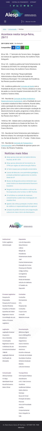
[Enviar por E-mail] (22, 47)
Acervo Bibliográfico (25, 335)
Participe (21, 393)
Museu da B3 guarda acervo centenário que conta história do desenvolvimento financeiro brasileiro (22, 183)
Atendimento (23, 379)
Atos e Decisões (7, 338)
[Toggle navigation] (5, 21)
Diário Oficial (6, 387)
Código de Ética (23, 271)
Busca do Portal (23, 396)
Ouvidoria (22, 384)
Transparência (23, 373)
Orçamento (5, 335)
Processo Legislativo (8, 294)
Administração (6, 245)
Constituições (6, 341)
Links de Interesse (24, 367)
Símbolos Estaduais (24, 361)
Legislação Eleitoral (8, 355)
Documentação (23, 329)
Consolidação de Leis (8, 317)
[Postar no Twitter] (18, 47)
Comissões (22, 294)
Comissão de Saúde (27, 86)
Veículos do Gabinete (25, 282)
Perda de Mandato (24, 279)
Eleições (21, 364)
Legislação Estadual (8, 332)
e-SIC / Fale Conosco (25, 381)
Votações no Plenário (8, 309)
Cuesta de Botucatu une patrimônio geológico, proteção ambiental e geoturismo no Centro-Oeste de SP (22, 175)
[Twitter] (14, 5)
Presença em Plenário (25, 268)
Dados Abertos (23, 390)
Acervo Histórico (24, 344)
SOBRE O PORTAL (8, 2)
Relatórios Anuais (24, 317)
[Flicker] (32, 5)
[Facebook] (10, 5)
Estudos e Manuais (24, 352)
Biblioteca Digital (24, 332)
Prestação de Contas (25, 265)
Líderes (21, 248)
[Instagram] (21, 5)
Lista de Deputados (24, 242)
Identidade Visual (7, 381)
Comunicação (12, 29)
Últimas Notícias (7, 376)
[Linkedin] (17, 5)
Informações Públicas (25, 376)
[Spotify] (28, 5)
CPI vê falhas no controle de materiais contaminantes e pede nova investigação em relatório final (22, 197)
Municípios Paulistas (25, 358)
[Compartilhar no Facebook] (13, 47)
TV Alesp (5, 379)
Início (4, 29)
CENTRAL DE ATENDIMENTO (20, 2)
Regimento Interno (8, 314)
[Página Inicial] (21, 13)
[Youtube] (24, 5)
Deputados (22, 239)
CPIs (20, 303)
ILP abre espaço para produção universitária (22, 169)
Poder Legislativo (7, 242)
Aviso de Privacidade (25, 404)
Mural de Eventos (7, 384)
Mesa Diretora (23, 245)
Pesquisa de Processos (9, 303)
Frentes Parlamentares (26, 262)
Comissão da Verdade (25, 355)
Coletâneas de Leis (8, 346)
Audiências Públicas (25, 387)
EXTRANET (33, 2)
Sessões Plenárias (7, 306)
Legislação (5, 329)
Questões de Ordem (8, 312)
